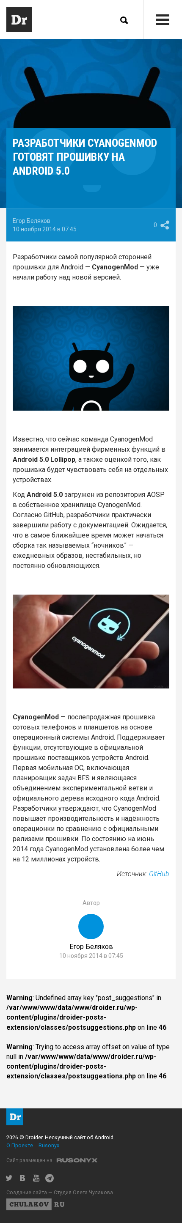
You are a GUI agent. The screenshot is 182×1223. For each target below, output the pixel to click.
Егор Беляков (31, 220)
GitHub (159, 874)
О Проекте (19, 1145)
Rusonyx (49, 1145)
